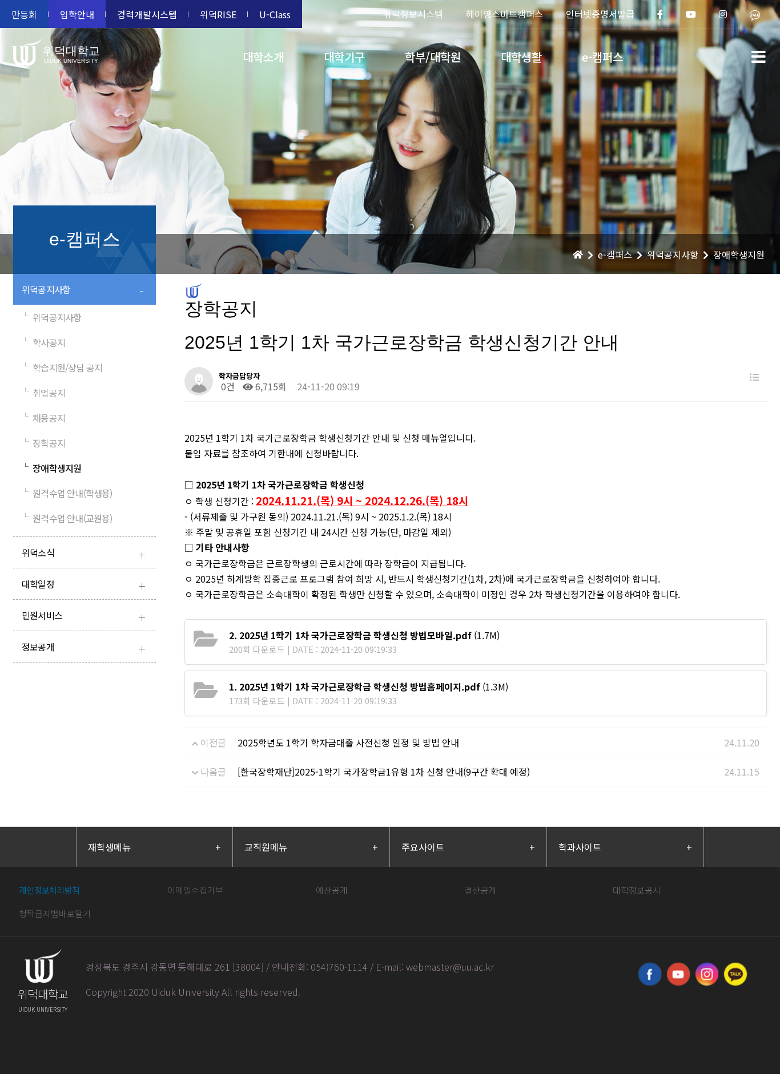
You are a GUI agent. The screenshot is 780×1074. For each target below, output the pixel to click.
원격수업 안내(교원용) (67, 518)
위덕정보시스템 (413, 14)
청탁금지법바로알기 (55, 913)
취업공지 (43, 392)
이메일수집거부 (195, 890)
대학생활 (521, 57)
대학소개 (263, 57)
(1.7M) (364, 635)
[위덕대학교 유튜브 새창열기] (678, 974)
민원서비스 (83, 617)
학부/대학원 (433, 57)
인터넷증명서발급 (600, 14)
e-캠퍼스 (602, 57)
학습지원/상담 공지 (62, 367)
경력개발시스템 (147, 14)
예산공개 (332, 890)
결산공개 (480, 890)
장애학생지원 (51, 468)
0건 (227, 386)
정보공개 (83, 648)
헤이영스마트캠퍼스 (504, 14)
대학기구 (344, 57)
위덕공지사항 (83, 291)
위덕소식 (83, 554)
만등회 (24, 14)
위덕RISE (218, 14)
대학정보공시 (637, 890)
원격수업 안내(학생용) (67, 493)
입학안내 (77, 14)
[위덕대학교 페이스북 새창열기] (650, 974)
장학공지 (43, 443)
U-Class (275, 14)
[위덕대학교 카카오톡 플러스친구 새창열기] (735, 974)
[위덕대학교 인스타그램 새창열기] (707, 974)
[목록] (754, 377)
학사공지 (43, 342)
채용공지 (43, 418)
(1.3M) (368, 686)
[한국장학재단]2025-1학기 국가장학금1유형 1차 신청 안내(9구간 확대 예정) (384, 771)
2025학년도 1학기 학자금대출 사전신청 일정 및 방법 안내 (348, 742)
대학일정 (83, 585)
